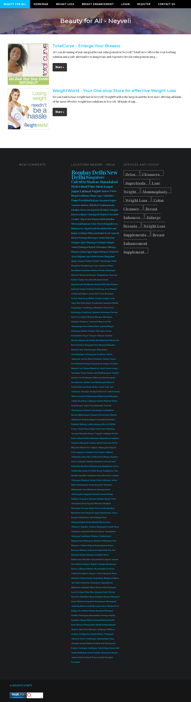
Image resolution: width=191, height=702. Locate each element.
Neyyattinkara (100, 569)
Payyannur (75, 662)
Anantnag (75, 606)
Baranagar (109, 294)
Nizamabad (99, 280)
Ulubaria (90, 317)
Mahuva (100, 634)
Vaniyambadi (96, 559)
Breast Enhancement (98, 4)
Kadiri (105, 592)
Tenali (101, 387)
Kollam (89, 261)
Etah (73, 452)
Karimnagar (76, 312)
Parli (114, 541)
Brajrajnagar (100, 601)
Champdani (76, 503)
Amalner (92, 527)
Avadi (112, 298)
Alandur (86, 382)
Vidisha (74, 401)
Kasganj (74, 517)
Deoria (116, 466)
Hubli (102, 219)
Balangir (90, 555)
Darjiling (115, 438)
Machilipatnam (102, 340)
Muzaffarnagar (87, 266)
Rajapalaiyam (105, 438)
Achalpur (115, 475)
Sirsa (81, 350)
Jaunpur (106, 364)
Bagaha (90, 503)
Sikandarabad (102, 639)
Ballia (73, 485)
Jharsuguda (111, 601)
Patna (113, 191)
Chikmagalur (103, 447)
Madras (93, 182)
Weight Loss (65, 4)
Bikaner (74, 238)
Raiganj (88, 364)
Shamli (111, 527)
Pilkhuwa (111, 629)
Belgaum (81, 256)
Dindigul (91, 331)
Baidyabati (75, 466)
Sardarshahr (98, 578)
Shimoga (113, 275)
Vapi (113, 550)
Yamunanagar (77, 326)
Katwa (104, 606)
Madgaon (108, 578)
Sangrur (92, 573)
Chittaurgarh (76, 494)
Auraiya (74, 657)
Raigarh (112, 447)
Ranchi (74, 214)
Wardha (74, 471)
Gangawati (87, 494)
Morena (82, 387)
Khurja (110, 494)
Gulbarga (111, 247)
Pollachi (74, 573)
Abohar (81, 429)
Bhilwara (75, 275)
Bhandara (87, 559)
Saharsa (74, 396)
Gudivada (107, 461)
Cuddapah (107, 434)
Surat (99, 187)
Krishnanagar (91, 396)
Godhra (90, 424)
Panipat (82, 289)
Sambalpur (76, 373)
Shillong (83, 424)
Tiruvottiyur (108, 308)
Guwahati (113, 214)
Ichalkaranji (76, 294)
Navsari (74, 415)
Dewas (101, 294)
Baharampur (102, 350)
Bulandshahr (76, 336)
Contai (99, 573)
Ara (78, 317)
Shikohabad (84, 517)
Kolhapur (101, 242)
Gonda (99, 420)
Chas (116, 471)
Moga (86, 429)
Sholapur (104, 210)
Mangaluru (110, 256)
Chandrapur (110, 270)
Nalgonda (75, 447)
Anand (86, 406)
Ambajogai (102, 629)
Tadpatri (84, 545)
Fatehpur (114, 364)
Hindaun (94, 536)
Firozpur (85, 508)
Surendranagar (77, 354)
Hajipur (92, 420)
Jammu (83, 252)
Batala (117, 392)
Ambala (110, 392)
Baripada (98, 461)
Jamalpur (111, 508)
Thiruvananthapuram (80, 224)
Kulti (106, 280)
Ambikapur (92, 648)
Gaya (88, 256)
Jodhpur (83, 214)
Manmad (104, 620)
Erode (104, 392)
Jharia (78, 583)
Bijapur (85, 294)
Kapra (103, 331)
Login (125, 4)
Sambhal (108, 336)
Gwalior (75, 219)
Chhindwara (76, 420)
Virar (111, 387)
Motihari (75, 475)
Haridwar (80, 345)
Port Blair (92, 471)
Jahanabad (85, 531)
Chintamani (106, 653)
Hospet (85, 336)
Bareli (93, 228)
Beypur (95, 657)
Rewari (99, 471)
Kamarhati (86, 270)
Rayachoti (75, 597)
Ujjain (90, 252)
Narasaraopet (105, 522)
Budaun (90, 373)
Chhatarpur (76, 480)
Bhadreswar (85, 447)
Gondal (103, 508)
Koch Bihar (83, 611)
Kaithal (100, 401)
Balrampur (108, 611)
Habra (114, 401)
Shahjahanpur (103, 275)
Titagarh (98, 434)
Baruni (98, 587)
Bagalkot (84, 527)
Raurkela (96, 312)
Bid (99, 392)
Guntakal (89, 452)
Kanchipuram (77, 382)
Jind (96, 373)
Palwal (115, 443)
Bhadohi (111, 606)
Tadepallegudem (96, 485)
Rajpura (115, 578)
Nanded (92, 247)
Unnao (84, 373)
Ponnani (103, 494)
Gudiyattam (92, 550)
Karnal (74, 317)
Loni (81, 368)
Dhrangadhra (89, 625)
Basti (114, 461)
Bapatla (115, 653)
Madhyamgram (104, 373)
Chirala (83, 578)
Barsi (100, 480)
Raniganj (98, 424)
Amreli (92, 517)
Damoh (102, 452)
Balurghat (113, 396)
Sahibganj (75, 536)
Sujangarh (106, 573)
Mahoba (79, 564)
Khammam (79, 364)
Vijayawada (85, 219)
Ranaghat (109, 657)
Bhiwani (112, 340)
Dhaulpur (107, 503)
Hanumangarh (109, 378)
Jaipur (75, 191)
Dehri (98, 429)
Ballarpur (75, 555)
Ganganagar (76, 308)
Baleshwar (85, 466)
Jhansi (74, 261)
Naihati (91, 298)
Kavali (73, 592)
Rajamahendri (77, 284)
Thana (93, 195)
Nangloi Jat (84, 340)
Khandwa (111, 345)
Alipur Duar (83, 629)
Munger (110, 326)
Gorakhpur (82, 233)
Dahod (105, 587)
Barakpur (94, 392)
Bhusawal (103, 345)
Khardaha (83, 434)
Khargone (75, 545)
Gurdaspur (83, 648)
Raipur (74, 233)
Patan (73, 461)
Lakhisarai (82, 569)
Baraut (110, 545)
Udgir (91, 508)
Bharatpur (98, 308)
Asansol (75, 247)
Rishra (95, 457)
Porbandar (86, 410)
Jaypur (74, 601)
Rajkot (113, 200)
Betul (106, 555)
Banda (88, 387)
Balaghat (99, 597)
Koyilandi (87, 657)
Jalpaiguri (101, 489)
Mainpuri (98, 541)
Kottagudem (89, 601)
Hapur (88, 303)
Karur (73, 625)
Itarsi (83, 513)
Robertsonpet (104, 415)
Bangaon (85, 480)
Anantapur (107, 303)
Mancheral (84, 606)
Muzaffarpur (76, 270)
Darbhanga (99, 289)
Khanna (107, 457)
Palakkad (75, 424)
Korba (94, 256)
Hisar (108, 284)
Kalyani (91, 545)
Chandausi (91, 475)
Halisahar (111, 429)
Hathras (87, 438)
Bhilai (90, 233)
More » (59, 67)
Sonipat (106, 298)
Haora (83, 210)
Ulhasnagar (91, 242)
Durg (85, 298)
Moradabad (102, 228)
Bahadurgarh (101, 382)
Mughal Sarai (101, 517)
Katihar (92, 340)
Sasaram (81, 396)
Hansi (87, 592)
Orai (80, 378)
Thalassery (75, 527)
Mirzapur (99, 317)
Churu (113, 499)
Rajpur (96, 252)
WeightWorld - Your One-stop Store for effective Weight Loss (114, 90)
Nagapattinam (77, 541)
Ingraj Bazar (97, 364)
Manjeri (87, 564)
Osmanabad (95, 583)
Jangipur (99, 592)
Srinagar (113, 210)
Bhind (90, 359)
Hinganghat (102, 527)
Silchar (95, 387)
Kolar (73, 438)
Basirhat (114, 457)
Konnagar (105, 615)
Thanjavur (83, 322)
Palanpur (75, 443)
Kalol (108, 489)
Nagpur (96, 191)
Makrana (83, 550)
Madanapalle (76, 489)
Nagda (107, 499)
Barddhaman (89, 284)
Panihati (95, 261)
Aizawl (91, 294)
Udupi (92, 429)
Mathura (94, 270)
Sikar (98, 331)
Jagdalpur (75, 620)
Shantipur (85, 392)
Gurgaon (93, 336)
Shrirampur (106, 312)
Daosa (82, 639)
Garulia (93, 634)
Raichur (114, 312)
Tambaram (76, 392)
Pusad (90, 653)
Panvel (104, 429)
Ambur (114, 480)
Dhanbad (75, 322)
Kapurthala (102, 550)
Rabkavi (90, 643)
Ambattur (103, 266)
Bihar (83, 303)
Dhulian (92, 611)
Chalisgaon (76, 531)
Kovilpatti (107, 559)
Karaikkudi (99, 555)
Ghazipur (92, 499)
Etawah (74, 298)
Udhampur (115, 597)
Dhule (114, 261)
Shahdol (94, 564)
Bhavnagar (93, 238)
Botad (101, 457)
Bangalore (95, 177)
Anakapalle (85, 587)
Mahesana (98, 503)
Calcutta (78, 181)
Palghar (74, 648)
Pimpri (75, 200)
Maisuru (95, 219)
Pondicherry (87, 312)
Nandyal (74, 368)
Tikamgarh (109, 634)
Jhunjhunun (107, 466)
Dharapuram (110, 643)
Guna (92, 382)
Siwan (95, 452)
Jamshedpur (99, 233)
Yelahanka (90, 461)
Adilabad (109, 452)
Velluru (109, 354)
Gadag (115, 368)
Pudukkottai (108, 471)
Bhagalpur (75, 266)
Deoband (110, 569)
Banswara (75, 550)
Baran (114, 573)
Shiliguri (110, 242)
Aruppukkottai (106, 583)
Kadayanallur (94, 615)
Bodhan (97, 643)
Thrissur (82, 275)
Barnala (96, 494)
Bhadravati (94, 368)
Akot (73, 583)
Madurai (104, 214)
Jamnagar (83, 247)
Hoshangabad (82, 485)
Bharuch (110, 382)
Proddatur (101, 354)
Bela (102, 643)
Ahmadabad (108, 182)
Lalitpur (79, 438)
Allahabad (94, 205)
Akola (74, 256)
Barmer (74, 569)
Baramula (100, 611)
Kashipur (100, 499)
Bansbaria (108, 485)
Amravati (115, 233)
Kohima (83, 555)
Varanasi (75, 205)
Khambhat (84, 597)
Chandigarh (93, 214)
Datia (73, 564)
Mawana (79, 625)
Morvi (89, 457)
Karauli (83, 643)
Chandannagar (90, 350)
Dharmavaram (96, 466)
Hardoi (99, 443)
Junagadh (89, 345)
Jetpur (84, 457)
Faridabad (84, 200)
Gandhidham (108, 410)
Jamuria (74, 378)
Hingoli (74, 629)
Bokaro (100, 256)
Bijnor (92, 587)
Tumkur (81, 280)
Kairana (107, 597)
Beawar (74, 429)
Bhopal (75, 195)
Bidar (96, 326)
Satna (80, 298)
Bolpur (106, 648)
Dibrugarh (83, 443)
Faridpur (97, 653)
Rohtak (74, 280)
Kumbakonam (77, 406)
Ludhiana (84, 195)
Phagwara (90, 513)
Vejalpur (93, 447)
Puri (73, 364)
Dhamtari (75, 578)
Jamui (98, 606)
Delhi (99, 172)
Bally (104, 284)
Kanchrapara (97, 410)
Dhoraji (112, 592)
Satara (99, 475)
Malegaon (104, 252)
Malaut (90, 620)
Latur (96, 266)
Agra (100, 195)
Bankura (85, 420)
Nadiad (84, 331)
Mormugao (76, 508)
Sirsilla (74, 653)
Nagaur (101, 531)
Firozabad (89, 280)
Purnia (109, 331)
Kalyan (94, 200)
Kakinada (75, 289)
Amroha (84, 359)
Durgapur (75, 242)
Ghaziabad (104, 200)
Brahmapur (91, 275)
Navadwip (106, 475)
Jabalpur (75, 210)
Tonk (106, 387)
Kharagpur (107, 317)
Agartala (103, 326)
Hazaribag (82, 401)
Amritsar (84, 205)
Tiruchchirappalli (105, 224)
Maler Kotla (83, 471)
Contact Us (166, 4)
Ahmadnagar (105, 261)
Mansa (92, 597)
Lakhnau (85, 191)
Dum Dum (107, 443)
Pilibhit (112, 424)
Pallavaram (97, 378)
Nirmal (80, 601)
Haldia (91, 326)
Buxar (116, 527)
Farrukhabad (97, 303)
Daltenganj (83, 615)
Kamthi (89, 578)
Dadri (80, 657)
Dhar (92, 592)
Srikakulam (76, 457)
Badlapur (75, 499)
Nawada (94, 531)
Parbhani (90, 289)
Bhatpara (75, 252)
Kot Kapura (83, 573)
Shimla (106, 359)
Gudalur (115, 373)
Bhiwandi (112, 228)
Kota (115, 224)
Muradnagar (111, 564)
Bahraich (75, 350)
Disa (109, 550)
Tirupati (98, 298)
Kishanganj (107, 541)
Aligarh (87, 228)
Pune (91, 187)
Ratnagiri (93, 629)
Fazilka (101, 657)
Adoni (102, 368)
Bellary (110, 266)
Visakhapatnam (106, 205)
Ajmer (83, 242)
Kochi (107, 233)
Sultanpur (106, 480)
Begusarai (83, 499)
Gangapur (80, 452)
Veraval (108, 368)
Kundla (112, 620)
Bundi (88, 522)
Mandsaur (95, 438)
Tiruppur (81, 261)
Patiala (102, 270)
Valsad (100, 648)
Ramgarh (112, 587)
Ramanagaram (101, 545)
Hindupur (111, 420)
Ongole (112, 359)
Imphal (84, 317)
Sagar (73, 303)
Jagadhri (83, 475)
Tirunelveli (113, 252)
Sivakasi (74, 634)
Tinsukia (101, 564)
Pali (109, 322)
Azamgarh (81, 461)
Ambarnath (93, 322)
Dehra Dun (110, 238)
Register (144, 4)
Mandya (114, 415)
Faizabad (75, 387)
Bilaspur (113, 289)
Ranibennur (106, 513)
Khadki (98, 625)
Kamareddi (114, 648)
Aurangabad (93, 210)
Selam (93, 224)
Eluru (96, 345)
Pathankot (98, 359)
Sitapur (86, 368)
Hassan (91, 434)
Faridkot (74, 615)
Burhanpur (75, 331)
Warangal (83, 238)
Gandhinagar (88, 308)
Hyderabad (79, 186)
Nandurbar (75, 513)
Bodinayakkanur (109, 625)
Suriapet (93, 480)
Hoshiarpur (87, 378)
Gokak (111, 639)
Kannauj (96, 620)
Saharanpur (101, 247)
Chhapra (100, 336)
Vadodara (108, 195)
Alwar (107, 289)
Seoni (97, 508)
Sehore (115, 513)
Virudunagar (90, 639)
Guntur (101, 238)
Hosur (84, 503)
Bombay (81, 172)
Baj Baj (112, 615)
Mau (78, 303)
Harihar (93, 606)
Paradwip (85, 583)
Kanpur (108, 186)
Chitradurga (76, 410)
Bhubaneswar (77, 228)
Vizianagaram (90, 354)
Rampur (114, 284)
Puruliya (92, 443)
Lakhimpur (92, 401)
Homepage (41, 4)
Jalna (96, 294)
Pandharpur (86, 536)
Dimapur (94, 415)
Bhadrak (95, 522)
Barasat (98, 284)
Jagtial (98, 513)
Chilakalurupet (105, 536)
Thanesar (107, 406)
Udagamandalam (78, 522)
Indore (105, 191)
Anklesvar (75, 639)
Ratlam (115, 303)
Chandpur (75, 643)
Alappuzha (75, 359)
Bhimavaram (103, 396)
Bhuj (104, 420)
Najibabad (75, 587)
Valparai (115, 559)
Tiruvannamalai (96, 406)
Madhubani (82, 653)
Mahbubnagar (84, 415)
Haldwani (108, 401)
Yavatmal (75, 434)
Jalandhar (110, 219)
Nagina (83, 620)
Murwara (75, 340)
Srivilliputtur (84, 634)
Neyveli (105, 424)
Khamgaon (88, 541)
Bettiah (115, 434)
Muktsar (90, 569)
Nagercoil (103, 322)
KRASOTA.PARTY (22, 685)
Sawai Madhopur (89, 489)
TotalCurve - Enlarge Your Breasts (86, 46)
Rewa (86, 326)
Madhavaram (76, 559)
